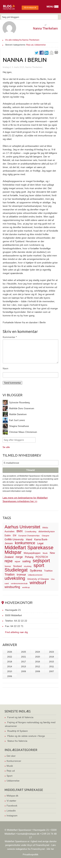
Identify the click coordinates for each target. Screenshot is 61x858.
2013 (23, 666)
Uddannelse (40, 45)
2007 (51, 671)
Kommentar (10, 337)
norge (19, 557)
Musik (45, 553)
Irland (29, 539)
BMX (20, 531)
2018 (9, 661)
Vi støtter (11, 800)
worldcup (26, 587)
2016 (37, 661)
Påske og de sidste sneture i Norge (26, 736)
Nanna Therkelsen (45, 28)
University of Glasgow (38, 579)
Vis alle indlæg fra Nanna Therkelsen (22, 40)
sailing (26, 561)
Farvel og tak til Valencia (20, 717)
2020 (37, 657)
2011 (51, 666)
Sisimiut (8, 566)
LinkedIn (11, 810)
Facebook (12, 805)
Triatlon (10, 574)
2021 (23, 657)
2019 (51, 657)
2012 (37, 666)
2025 (23, 652)
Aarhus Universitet (22, 526)
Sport (9, 775)
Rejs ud (29, 45)
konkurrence (25, 543)
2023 (51, 652)
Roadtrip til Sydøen (17, 731)
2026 (9, 652)
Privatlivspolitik (30, 854)
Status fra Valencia (17, 741)
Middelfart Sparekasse (29, 547)
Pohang (29, 556)
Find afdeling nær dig (16, 632)
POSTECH (42, 556)
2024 (37, 652)
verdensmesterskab (19, 583)
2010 (9, 671)
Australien (9, 531)
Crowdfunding (30, 532)
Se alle (6, 447)
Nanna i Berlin (25, 59)
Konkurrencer (14, 761)
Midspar (13, 552)
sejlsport (41, 560)
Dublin (8, 535)
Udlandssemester (35, 575)
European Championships (29, 536)
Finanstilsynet (42, 845)
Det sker (11, 756)
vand (7, 583)
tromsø (21, 574)
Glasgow (45, 536)
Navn (5, 368)
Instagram (12, 815)
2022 (9, 657)
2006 (9, 676)
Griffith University (14, 539)
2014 (9, 666)
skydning (27, 566)
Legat (40, 543)
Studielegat (16, 570)
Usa (52, 579)
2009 (23, 671)
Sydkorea (36, 570)
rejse (9, 561)
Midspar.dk (12, 795)
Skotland (17, 566)
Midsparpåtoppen (32, 553)
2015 (51, 661)
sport (39, 565)
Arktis (45, 527)
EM (14, 535)
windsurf (38, 582)
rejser (17, 561)
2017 (23, 661)
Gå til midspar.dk (30, 7)
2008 (37, 671)
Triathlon (48, 570)
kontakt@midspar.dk (28, 833)
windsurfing (12, 587)
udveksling (15, 578)
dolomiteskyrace (46, 531)
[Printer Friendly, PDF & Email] (56, 53)
